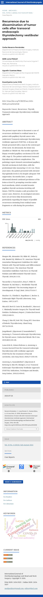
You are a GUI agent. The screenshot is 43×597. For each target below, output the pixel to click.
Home (4, 10)
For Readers (7, 497)
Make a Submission (13, 482)
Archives (13, 10)
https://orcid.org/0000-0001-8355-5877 (13, 54)
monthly (38, 240)
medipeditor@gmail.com (14, 588)
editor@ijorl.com (31, 588)
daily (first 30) (29, 240)
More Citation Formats (14, 429)
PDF (7, 382)
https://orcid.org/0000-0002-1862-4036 (13, 77)
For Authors (7, 500)
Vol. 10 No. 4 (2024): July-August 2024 (17, 13)
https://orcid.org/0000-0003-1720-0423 (13, 66)
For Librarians (8, 504)
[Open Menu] (2, 2)
